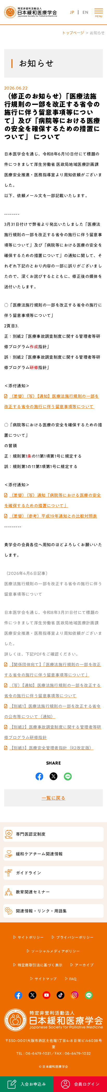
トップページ (73, 33)
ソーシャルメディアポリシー (55, 951)
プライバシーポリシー (74, 937)
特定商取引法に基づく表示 (40, 965)
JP (72, 12)
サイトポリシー (31, 937)
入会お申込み (33, 1084)
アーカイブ (84, 965)
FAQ (73, 979)
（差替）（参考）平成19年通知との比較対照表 (53, 516)
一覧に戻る (53, 798)
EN (85, 12)
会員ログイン (86, 1084)
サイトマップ (46, 979)
